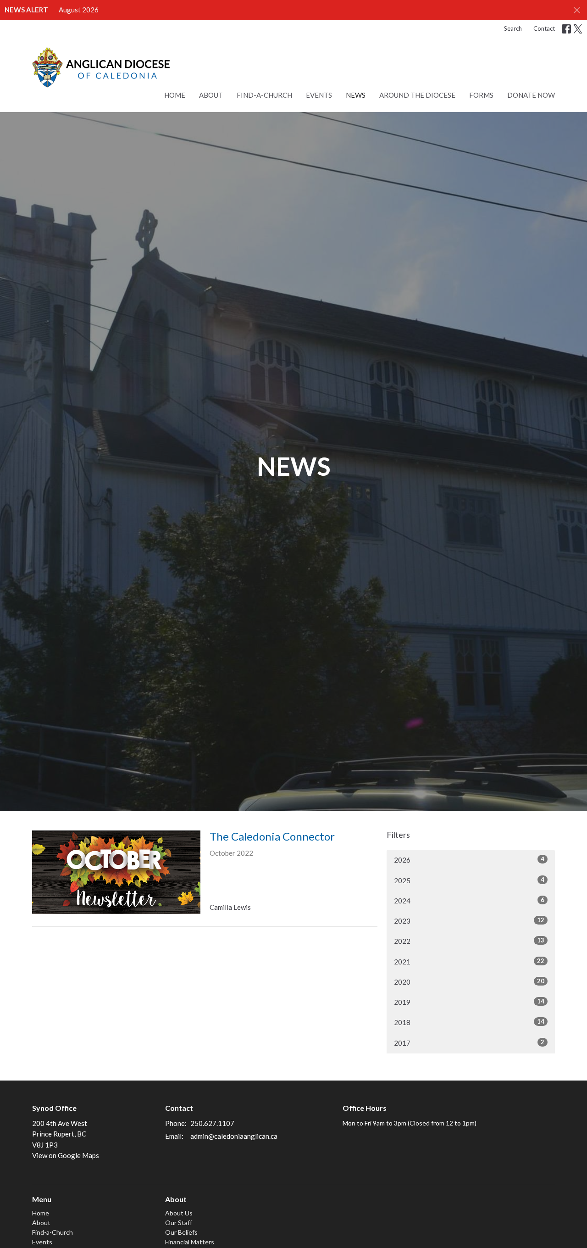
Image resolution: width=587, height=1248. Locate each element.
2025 (469, 880)
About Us (179, 1213)
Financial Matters (189, 1242)
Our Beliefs (181, 1232)
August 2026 (79, 10)
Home (174, 95)
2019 (469, 1001)
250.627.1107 (212, 1123)
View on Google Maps (65, 1155)
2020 (469, 981)
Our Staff (178, 1222)
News (355, 95)
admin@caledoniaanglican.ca (233, 1136)
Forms (481, 95)
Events (319, 95)
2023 (469, 920)
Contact (544, 28)
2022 (469, 940)
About (211, 95)
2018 (469, 1022)
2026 (469, 859)
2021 (469, 961)
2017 (469, 1042)
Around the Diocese (417, 95)
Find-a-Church (264, 95)
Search (513, 28)
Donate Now (531, 95)
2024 (469, 900)
